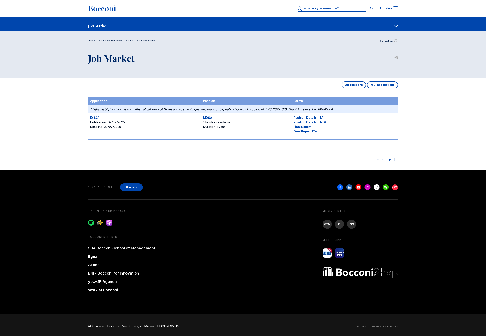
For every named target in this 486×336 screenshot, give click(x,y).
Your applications (382, 84)
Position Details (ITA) (309, 117)
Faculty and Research (110, 40)
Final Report (302, 127)
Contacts (131, 187)
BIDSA (207, 117)
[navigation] (243, 24)
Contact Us (386, 41)
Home (91, 40)
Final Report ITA (305, 131)
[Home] (102, 8)
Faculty (129, 40)
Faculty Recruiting (146, 40)
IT (380, 8)
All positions (354, 84)
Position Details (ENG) (309, 122)
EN (371, 8)
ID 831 (94, 117)
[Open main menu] (395, 8)
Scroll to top (384, 159)
